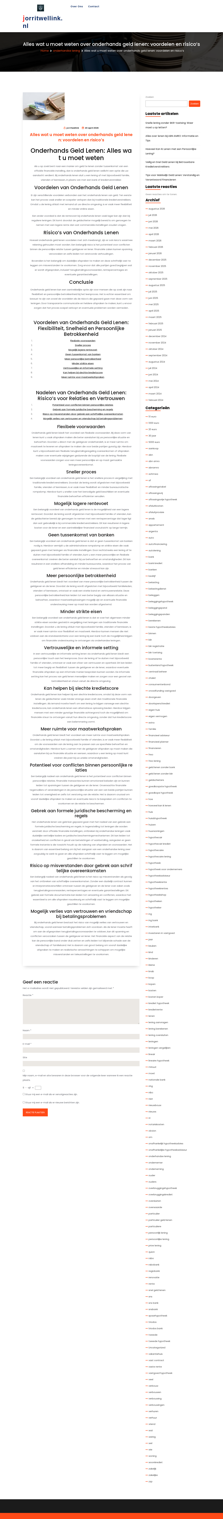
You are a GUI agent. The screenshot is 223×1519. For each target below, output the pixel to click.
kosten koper (156, 996)
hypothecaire (156, 850)
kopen (152, 984)
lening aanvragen (158, 1022)
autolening (155, 550)
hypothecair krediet (160, 843)
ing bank (153, 920)
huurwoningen (156, 831)
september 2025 (158, 278)
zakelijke (153, 1475)
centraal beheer (158, 671)
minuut (152, 1067)
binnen (152, 633)
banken (153, 569)
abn (151, 454)
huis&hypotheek (158, 818)
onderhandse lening (160, 1156)
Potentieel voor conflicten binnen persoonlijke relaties (82, 404)
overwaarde (155, 1207)
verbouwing (155, 1398)
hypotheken (155, 901)
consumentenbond (159, 684)
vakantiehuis (156, 1353)
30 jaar (152, 435)
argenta (153, 531)
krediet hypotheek (159, 1003)
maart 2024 (155, 393)
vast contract (156, 1360)
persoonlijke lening (159, 1239)
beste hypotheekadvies (162, 627)
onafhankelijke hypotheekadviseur (168, 1149)
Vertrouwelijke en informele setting (83, 368)
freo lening (154, 760)
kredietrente (156, 1009)
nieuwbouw (155, 1105)
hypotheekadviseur (159, 875)
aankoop (154, 448)
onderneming (156, 1169)
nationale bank (157, 1079)
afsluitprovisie (156, 512)
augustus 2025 (157, 285)
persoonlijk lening (158, 1232)
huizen (152, 824)
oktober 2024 (156, 349)
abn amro (154, 461)
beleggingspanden (159, 614)
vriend (152, 1424)
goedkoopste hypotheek (163, 786)
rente (152, 1283)
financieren (155, 748)
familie (152, 729)
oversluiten (155, 1200)
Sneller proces (83, 345)
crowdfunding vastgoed (162, 690)
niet (151, 1098)
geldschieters (156, 780)
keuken (152, 945)
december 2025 (157, 259)
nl (149, 1118)
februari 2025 (156, 323)
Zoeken (149, 97)
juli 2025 (153, 291)
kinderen (153, 958)
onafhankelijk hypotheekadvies (166, 1143)
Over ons (77, 6)
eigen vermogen (158, 716)
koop (151, 977)
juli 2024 (153, 368)
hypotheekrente (158, 882)
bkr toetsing (155, 652)
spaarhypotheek (158, 1315)
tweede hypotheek (159, 1341)
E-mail (27, 1043)
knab (151, 971)
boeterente (155, 658)
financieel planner (159, 741)
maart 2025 (155, 317)
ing (150, 913)
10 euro (152, 416)
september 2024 (158, 355)
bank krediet (155, 563)
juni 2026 (153, 221)
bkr (150, 639)
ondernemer (156, 1162)
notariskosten (156, 1124)
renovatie (154, 1277)
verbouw (153, 1385)
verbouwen (155, 1392)
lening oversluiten (158, 1035)
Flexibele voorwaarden (82, 340)
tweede (153, 1334)
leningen (153, 1041)
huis (151, 811)
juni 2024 (153, 374)
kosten (152, 990)
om (150, 1137)
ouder (152, 1175)
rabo (151, 1258)
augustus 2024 (157, 361)
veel (151, 1379)
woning (153, 1456)
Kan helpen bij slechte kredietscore (83, 372)
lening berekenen (158, 1028)
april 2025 (154, 310)
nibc (151, 1092)
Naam (27, 1030)
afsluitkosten (156, 505)
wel (150, 1443)
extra (151, 722)
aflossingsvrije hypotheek (163, 499)
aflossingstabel (157, 486)
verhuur (153, 1417)
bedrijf (152, 576)
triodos (153, 1322)
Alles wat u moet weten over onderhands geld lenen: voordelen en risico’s (81, 137)
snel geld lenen (157, 1290)
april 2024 (154, 387)
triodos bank (156, 1328)
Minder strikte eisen (83, 363)
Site (25, 1057)
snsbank (153, 1309)
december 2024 (157, 336)
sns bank (153, 1302)
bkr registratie (156, 646)
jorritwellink (72, 127)
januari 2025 (155, 329)
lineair (152, 1054)
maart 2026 (155, 240)
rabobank (154, 1264)
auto (151, 537)
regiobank (154, 1271)
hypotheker (155, 907)
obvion (152, 1130)
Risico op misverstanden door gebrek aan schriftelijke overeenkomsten (83, 414)
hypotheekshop (157, 894)
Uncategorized (157, 1347)
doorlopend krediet (159, 703)
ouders (152, 1181)
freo (151, 754)
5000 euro (154, 442)
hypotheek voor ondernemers (165, 869)
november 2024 (157, 342)
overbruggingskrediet (161, 1194)
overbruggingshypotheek (163, 1188)
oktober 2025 (156, 272)
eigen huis (154, 709)
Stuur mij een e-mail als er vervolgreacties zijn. (51, 1094)
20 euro (153, 429)
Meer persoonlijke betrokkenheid (83, 358)
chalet (152, 678)
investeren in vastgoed (162, 933)
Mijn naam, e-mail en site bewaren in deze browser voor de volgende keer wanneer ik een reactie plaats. (77, 1078)
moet (152, 1073)
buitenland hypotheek (161, 665)
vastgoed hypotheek (160, 1373)
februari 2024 (156, 400)
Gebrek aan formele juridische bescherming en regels (83, 409)
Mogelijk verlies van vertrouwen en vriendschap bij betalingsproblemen (83, 418)
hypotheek (155, 862)
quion (152, 1251)
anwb (152, 518)
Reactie (28, 995)
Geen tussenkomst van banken (83, 354)
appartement (156, 525)
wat (151, 1430)
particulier (154, 1213)
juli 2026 (153, 215)
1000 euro (154, 423)
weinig (152, 1436)
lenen (152, 1016)
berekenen (155, 620)
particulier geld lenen (160, 1220)
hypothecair (155, 837)
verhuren (153, 1411)
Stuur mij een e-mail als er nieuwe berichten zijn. (52, 1102)
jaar (151, 939)
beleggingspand (158, 607)
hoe (151, 799)
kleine (152, 965)
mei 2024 (154, 380)
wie (150, 1449)
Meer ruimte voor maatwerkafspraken (82, 377)
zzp (150, 1481)
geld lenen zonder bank (162, 767)
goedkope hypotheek (161, 792)
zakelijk (152, 1468)
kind (151, 952)
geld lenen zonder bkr (161, 773)
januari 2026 (155, 253)
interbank (154, 926)
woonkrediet (156, 1462)
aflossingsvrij (156, 493)
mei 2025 (154, 304)
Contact (93, 6)
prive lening (155, 1245)
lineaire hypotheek (159, 1060)
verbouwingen (156, 1404)
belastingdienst (157, 588)
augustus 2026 (157, 208)
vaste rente (155, 1366)
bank (151, 556)
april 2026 (154, 234)
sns (150, 1296)
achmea (153, 474)
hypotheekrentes (158, 888)
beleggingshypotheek (161, 601)
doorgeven (155, 697)
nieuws (152, 1111)
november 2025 (157, 266)
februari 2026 (156, 247)
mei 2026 (154, 227)
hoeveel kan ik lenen (160, 805)
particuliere (155, 1226)
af (150, 480)
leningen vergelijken (160, 1047)
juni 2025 (153, 298)
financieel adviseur (159, 735)
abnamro (154, 467)
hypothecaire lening (160, 856)
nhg (151, 1086)
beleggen (154, 595)
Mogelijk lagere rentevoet (82, 349)
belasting (154, 582)
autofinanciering (158, 544)
